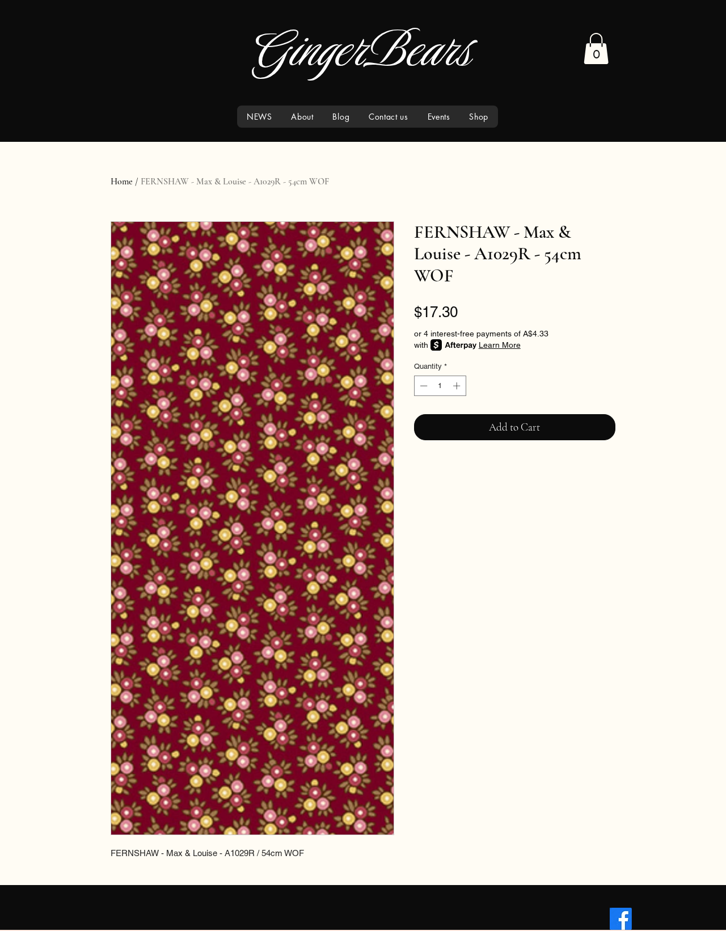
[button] (596, 48)
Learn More (500, 344)
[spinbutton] (440, 385)
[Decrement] (422, 385)
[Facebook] (621, 919)
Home (122, 181)
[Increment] (458, 385)
